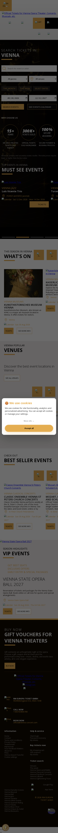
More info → (29, 421)
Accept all (29, 428)
